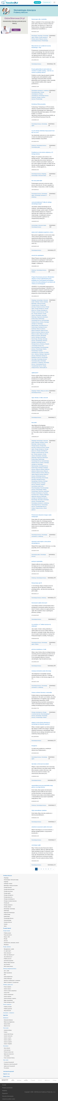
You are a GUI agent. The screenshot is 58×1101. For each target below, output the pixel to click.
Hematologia (40, 323)
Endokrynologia (35, 318)
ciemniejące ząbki (36, 845)
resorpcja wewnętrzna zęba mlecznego (41, 671)
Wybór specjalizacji (8, 972)
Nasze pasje (5, 1028)
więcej (5, 926)
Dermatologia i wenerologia (37, 35)
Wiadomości (5, 1017)
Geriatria (41, 322)
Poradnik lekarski (7, 928)
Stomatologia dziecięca (36, 40)
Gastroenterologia (45, 320)
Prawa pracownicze (8, 934)
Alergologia (44, 173)
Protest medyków (7, 986)
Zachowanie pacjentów (8, 960)
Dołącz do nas (6, 1076)
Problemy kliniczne (7, 875)
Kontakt (4, 1085)
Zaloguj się (37, 2)
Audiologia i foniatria (39, 301)
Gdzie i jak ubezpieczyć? (9, 954)
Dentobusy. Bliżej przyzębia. (39, 104)
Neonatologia (43, 337)
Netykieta (4, 1090)
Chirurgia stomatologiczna (42, 310)
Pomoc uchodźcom (7, 1004)
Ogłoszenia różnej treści (9, 1054)
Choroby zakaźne (35, 39)
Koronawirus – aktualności (8, 1012)
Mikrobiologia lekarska (40, 476)
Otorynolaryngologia (36, 347)
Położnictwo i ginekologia (43, 491)
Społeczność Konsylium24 (9, 1066)
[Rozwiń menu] (54, 2)
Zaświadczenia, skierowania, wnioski (11, 942)
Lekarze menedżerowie (8, 994)
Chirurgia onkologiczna (39, 308)
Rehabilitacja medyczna (36, 357)
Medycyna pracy (44, 330)
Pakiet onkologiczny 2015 (9, 1002)
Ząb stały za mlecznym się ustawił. (40, 764)
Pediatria (36, 37)
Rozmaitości (5, 1045)
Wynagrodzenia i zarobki (9, 949)
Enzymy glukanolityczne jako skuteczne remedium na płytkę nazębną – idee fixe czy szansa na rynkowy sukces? (42, 70)
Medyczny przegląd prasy (9, 1021)
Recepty (5, 938)
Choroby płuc (6, 902)
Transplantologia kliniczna (37, 365)
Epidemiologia (41, 318)
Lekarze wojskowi (7, 996)
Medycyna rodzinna (43, 39)
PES (5, 974)
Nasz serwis (5, 1060)
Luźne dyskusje (7, 1050)
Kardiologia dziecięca (42, 327)
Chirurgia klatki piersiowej (9, 889)
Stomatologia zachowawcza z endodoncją (40, 90)
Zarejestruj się (46, 2)
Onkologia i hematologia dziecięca (39, 342)
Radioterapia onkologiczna (41, 355)
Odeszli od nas (7, 1025)
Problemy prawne (7, 933)
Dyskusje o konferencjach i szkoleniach (12, 980)
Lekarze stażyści (7, 988)
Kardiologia (34, 328)
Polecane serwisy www (8, 1052)
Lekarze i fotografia (8, 1043)
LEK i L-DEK (6, 970)
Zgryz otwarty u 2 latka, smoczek (40, 397)
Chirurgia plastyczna (8, 897)
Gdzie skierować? (7, 952)
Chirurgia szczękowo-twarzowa (38, 311)
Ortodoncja (34, 97)
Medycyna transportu (36, 335)
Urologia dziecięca (35, 367)
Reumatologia (44, 357)
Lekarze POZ (6, 992)
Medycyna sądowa (35, 333)
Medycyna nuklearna (41, 328)
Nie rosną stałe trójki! (37, 180)
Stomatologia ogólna (36, 92)
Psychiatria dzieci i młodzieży (38, 494)
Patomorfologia (39, 349)
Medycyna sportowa (44, 333)
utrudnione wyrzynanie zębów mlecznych (42, 827)
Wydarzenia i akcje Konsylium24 (10, 1064)
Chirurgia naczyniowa (40, 306)
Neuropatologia (39, 340)
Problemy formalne (8, 1006)
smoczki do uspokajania (38, 255)
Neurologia (40, 338)
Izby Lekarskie (7, 964)
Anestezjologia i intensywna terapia (39, 175)
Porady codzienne (7, 946)
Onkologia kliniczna (36, 344)
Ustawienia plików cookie (8, 1099)
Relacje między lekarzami (9, 962)
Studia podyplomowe (8, 976)
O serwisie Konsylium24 (9, 1062)
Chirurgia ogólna (7, 893)
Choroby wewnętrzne (43, 37)
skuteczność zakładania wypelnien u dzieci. (42, 232)
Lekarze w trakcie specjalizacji (10, 990)
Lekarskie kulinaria (8, 1030)
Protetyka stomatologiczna (37, 492)
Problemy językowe (8, 1008)
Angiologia (46, 301)
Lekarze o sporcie (7, 1037)
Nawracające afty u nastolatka (39, 19)
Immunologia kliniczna (43, 325)
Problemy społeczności (8, 984)
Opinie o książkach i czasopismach (11, 982)
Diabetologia (34, 317)
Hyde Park (5, 1015)
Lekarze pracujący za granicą (10, 998)
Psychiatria (41, 352)
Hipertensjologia (35, 325)
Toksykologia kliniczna (36, 504)
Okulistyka (45, 340)
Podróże (5, 1032)
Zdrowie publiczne (43, 367)
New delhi (34, 422)
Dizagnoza (34, 745)
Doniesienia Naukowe (8, 1020)
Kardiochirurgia (35, 327)
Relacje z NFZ (7, 936)
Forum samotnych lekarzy (9, 1057)
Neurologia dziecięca (40, 479)
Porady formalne (6, 930)
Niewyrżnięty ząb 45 (37, 583)
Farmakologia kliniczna (36, 320)
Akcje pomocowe (7, 1010)
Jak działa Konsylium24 (8, 1071)
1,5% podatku (7, 1055)
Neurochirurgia (34, 338)
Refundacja (6, 944)
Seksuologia (34, 359)
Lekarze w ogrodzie (8, 1041)
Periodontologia (45, 40)
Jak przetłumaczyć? (8, 956)
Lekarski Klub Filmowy (8, 1034)
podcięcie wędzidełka (37, 561)
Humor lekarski (7, 1048)
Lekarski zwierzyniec (8, 1036)
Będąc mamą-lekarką (8, 1000)
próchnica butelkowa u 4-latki (39, 649)
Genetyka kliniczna (35, 322)
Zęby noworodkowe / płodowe (39, 810)
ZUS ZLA (6, 940)
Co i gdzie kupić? (7, 950)
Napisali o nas (6, 1073)
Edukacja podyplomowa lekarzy (9, 968)
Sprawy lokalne (7, 1023)
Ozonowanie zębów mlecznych (39, 602)
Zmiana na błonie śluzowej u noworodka (42, 692)
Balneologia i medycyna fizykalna (38, 303)
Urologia (44, 365)
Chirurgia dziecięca (35, 305)
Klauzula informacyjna (7, 1096)
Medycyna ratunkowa (36, 332)
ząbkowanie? (35, 372)
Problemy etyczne (7, 958)
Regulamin (5, 1093)
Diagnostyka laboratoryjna (42, 317)
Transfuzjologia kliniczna (41, 364)
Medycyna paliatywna (36, 330)
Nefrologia (38, 337)
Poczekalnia (6, 1068)
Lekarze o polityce (7, 1039)
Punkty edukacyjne (8, 978)
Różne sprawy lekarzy (8, 966)
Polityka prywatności (7, 1087)
